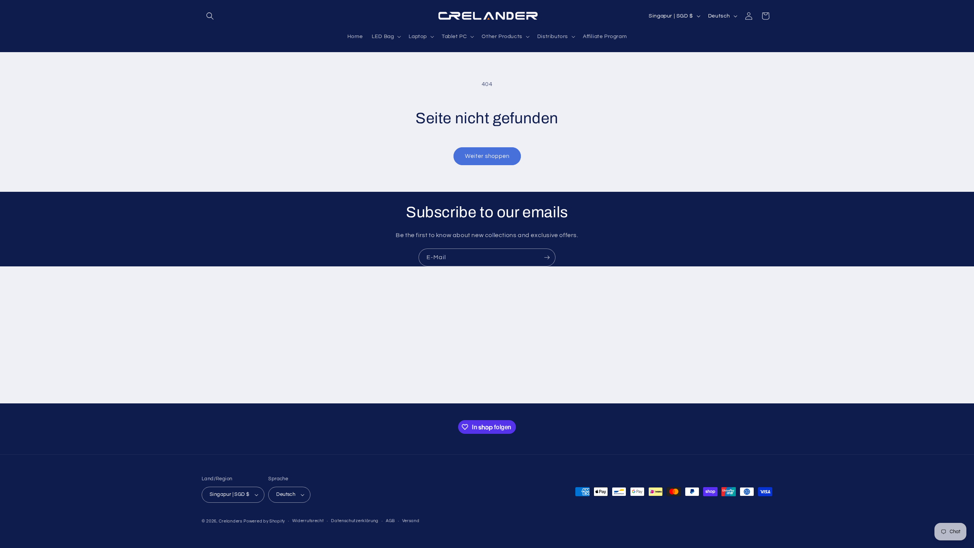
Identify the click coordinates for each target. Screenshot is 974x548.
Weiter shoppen (487, 156)
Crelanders (230, 521)
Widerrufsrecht (308, 521)
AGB (390, 521)
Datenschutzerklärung (355, 521)
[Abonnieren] (546, 257)
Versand (411, 521)
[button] (210, 16)
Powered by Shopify (264, 521)
